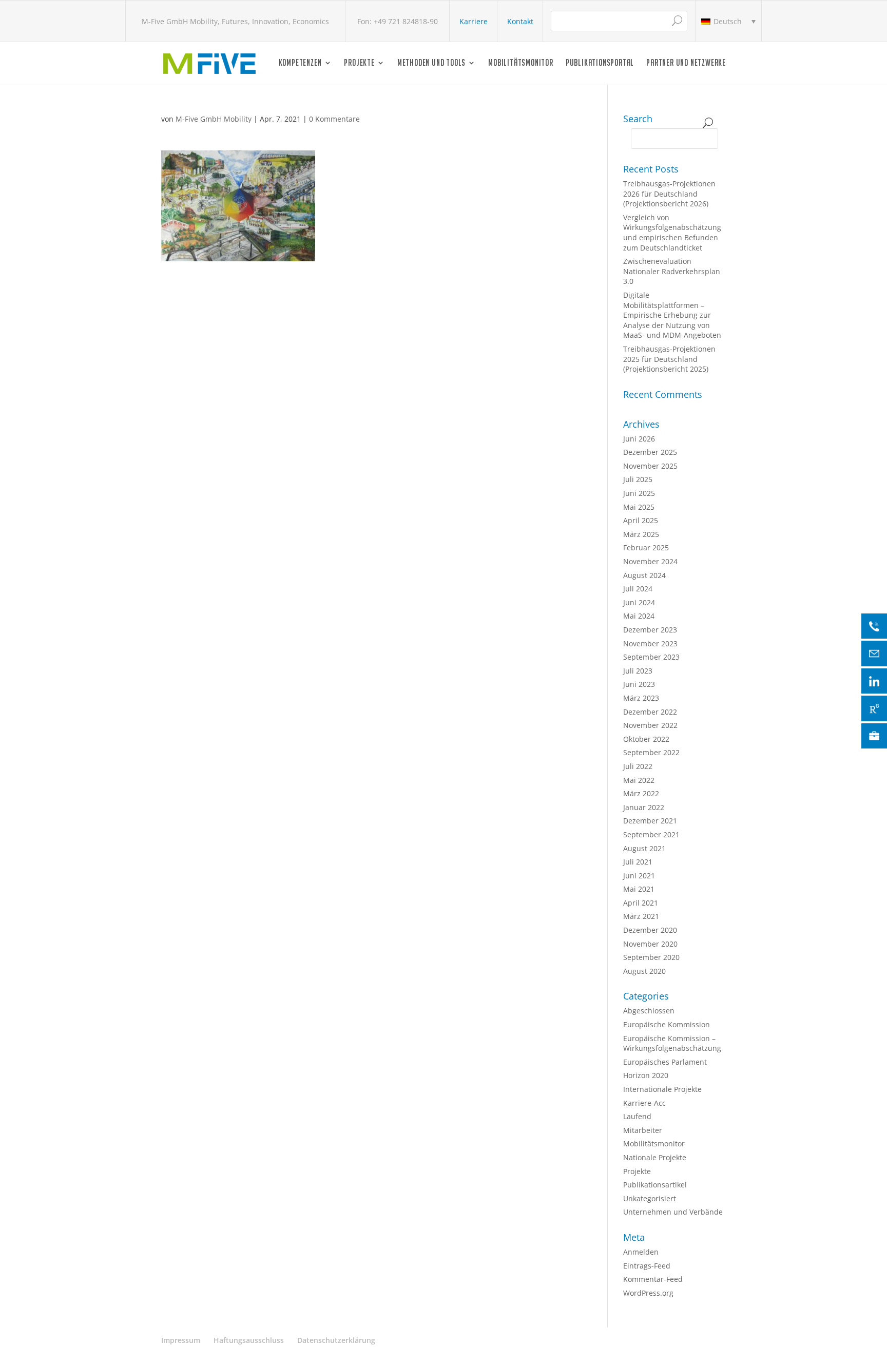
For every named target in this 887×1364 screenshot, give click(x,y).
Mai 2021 (638, 889)
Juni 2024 (639, 602)
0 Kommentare (334, 119)
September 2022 (651, 752)
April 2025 (640, 520)
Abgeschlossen (648, 1010)
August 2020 (644, 971)
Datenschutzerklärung (336, 1340)
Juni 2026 (639, 439)
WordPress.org (648, 1293)
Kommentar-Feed (653, 1279)
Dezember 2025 (650, 452)
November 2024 (650, 561)
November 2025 (650, 466)
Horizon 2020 (645, 1075)
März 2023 (641, 698)
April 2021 (640, 903)
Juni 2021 (639, 875)
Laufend (637, 1116)
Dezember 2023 (650, 630)
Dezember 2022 (650, 712)
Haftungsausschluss (249, 1340)
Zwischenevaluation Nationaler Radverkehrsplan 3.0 (671, 271)
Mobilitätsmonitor (520, 63)
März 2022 (641, 793)
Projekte (359, 63)
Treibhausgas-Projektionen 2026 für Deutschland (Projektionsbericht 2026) (669, 193)
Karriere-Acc (644, 1103)
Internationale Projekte (662, 1089)
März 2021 (641, 916)
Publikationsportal (600, 63)
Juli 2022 (637, 766)
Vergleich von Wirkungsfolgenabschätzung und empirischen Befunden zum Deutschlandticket (672, 233)
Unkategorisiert (649, 1198)
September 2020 (651, 957)
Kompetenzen (300, 63)
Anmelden (641, 1252)
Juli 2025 (637, 479)
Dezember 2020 (650, 930)
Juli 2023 (637, 671)
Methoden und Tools (431, 63)
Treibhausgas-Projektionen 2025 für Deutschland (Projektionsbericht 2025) (669, 359)
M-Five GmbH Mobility (214, 119)
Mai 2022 (638, 780)
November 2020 (650, 944)
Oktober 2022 (646, 739)
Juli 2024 (637, 588)
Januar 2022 (643, 807)
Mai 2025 (638, 507)
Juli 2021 (637, 862)
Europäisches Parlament (665, 1062)
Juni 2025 (639, 493)
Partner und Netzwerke (686, 63)
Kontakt (520, 21)
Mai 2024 (638, 616)
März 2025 (641, 534)
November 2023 (650, 643)
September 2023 (651, 657)
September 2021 (651, 834)
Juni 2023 (639, 684)
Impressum (180, 1340)
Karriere (473, 21)
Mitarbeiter (642, 1130)
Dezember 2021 (650, 820)
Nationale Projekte (654, 1157)
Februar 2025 (646, 547)
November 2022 (650, 725)
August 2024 (644, 575)
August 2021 (644, 848)
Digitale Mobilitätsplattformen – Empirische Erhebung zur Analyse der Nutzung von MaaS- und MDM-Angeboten (672, 315)
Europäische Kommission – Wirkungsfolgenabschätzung (672, 1043)
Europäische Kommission (666, 1024)
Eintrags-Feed (646, 1266)
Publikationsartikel (655, 1184)
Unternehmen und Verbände (673, 1212)
